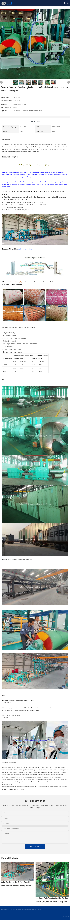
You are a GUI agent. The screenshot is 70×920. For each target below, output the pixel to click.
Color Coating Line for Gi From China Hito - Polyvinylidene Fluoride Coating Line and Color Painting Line (16, 884)
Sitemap (66, 916)
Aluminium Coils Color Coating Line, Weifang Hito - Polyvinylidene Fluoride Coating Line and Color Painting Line (52, 900)
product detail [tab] (35, 121)
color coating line (25, 249)
